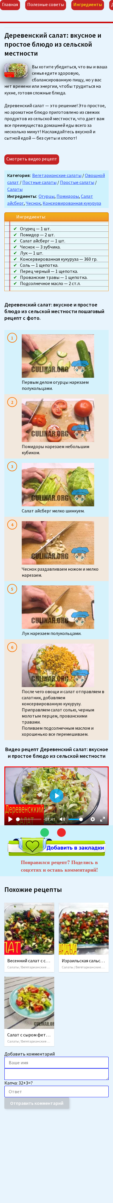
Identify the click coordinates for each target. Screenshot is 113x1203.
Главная (10, 4)
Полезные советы (45, 4)
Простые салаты (77, 182)
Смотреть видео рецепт (31, 159)
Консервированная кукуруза (72, 203)
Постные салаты (39, 182)
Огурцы (46, 196)
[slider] (28, 819)
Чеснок (33, 203)
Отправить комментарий (36, 1103)
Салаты (15, 189)
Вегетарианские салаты (56, 175)
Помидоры (68, 196)
